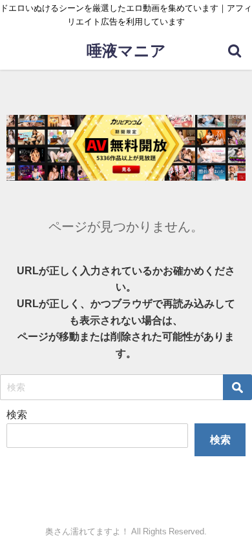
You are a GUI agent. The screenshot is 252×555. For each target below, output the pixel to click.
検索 (16, 414)
